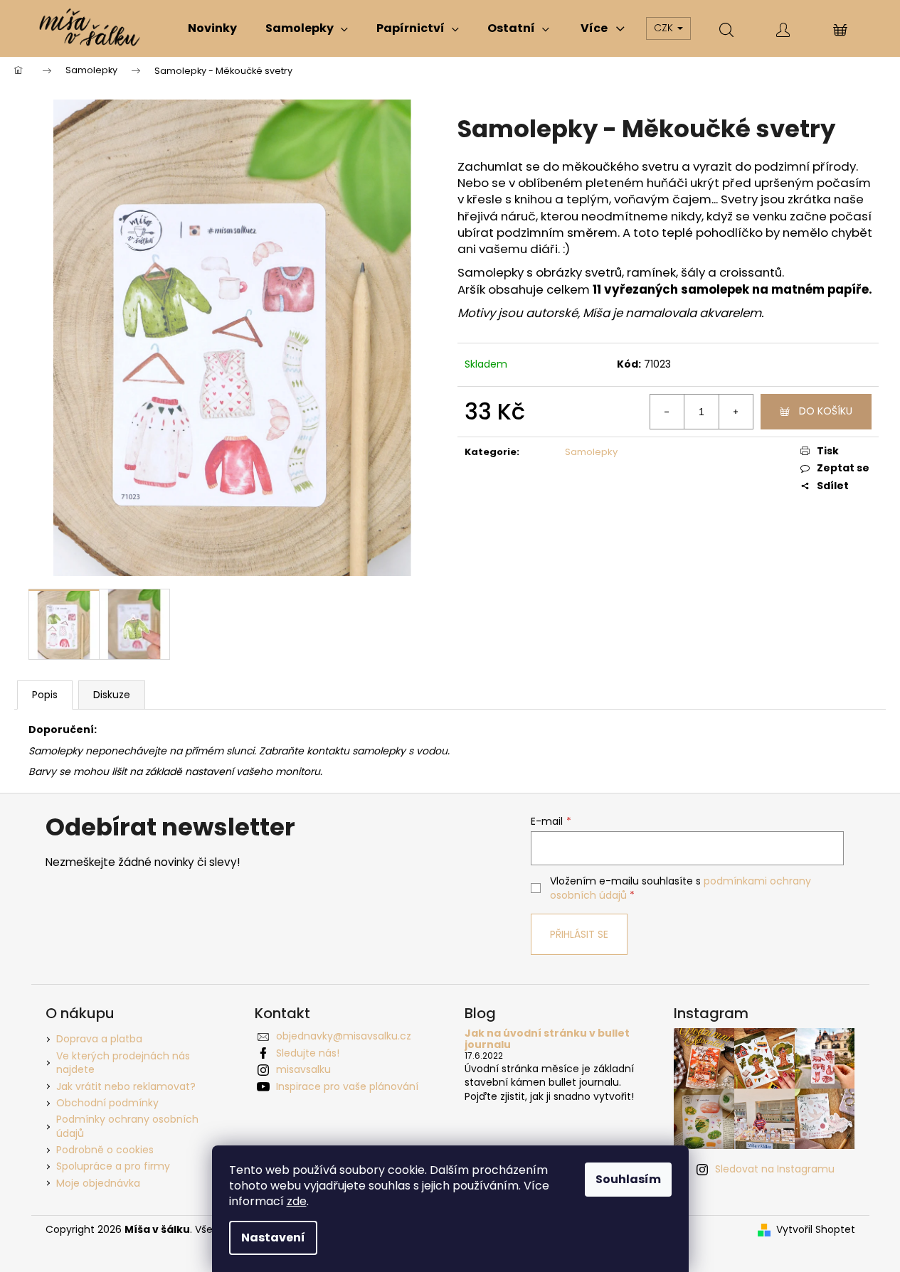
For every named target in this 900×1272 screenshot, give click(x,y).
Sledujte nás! (307, 1053)
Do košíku (825, 411)
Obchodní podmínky (107, 1103)
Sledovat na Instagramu (775, 1169)
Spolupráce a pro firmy (113, 1166)
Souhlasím (628, 1179)
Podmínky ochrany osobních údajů (127, 1126)
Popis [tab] (45, 695)
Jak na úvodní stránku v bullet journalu (547, 1039)
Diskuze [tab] (111, 695)
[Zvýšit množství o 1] (736, 412)
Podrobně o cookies (105, 1150)
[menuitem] (212, 28)
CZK (665, 28)
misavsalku (303, 1069)
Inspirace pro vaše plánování (347, 1086)
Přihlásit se (579, 934)
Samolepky (591, 452)
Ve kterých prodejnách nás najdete (123, 1062)
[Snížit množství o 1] (667, 412)
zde (297, 1201)
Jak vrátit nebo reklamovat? (126, 1086)
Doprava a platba (99, 1039)
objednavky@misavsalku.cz (343, 1036)
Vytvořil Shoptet (815, 1229)
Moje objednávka (98, 1183)
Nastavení (273, 1237)
